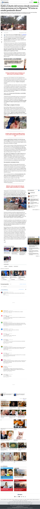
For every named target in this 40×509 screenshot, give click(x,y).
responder (4, 336)
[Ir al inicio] (5, 2)
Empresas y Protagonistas (36, 499)
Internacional (16, 499)
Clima (19, 499)
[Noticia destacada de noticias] (7, 468)
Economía (10, 499)
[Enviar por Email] (1, 39)
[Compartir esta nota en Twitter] (1, 35)
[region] (14, 341)
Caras (16, 500)
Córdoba (25, 499)
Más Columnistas (36, 209)
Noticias (14, 500)
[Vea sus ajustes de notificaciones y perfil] (38, 2)
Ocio (23, 499)
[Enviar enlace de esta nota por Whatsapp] (1, 37)
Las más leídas (31, 237)
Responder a (6, 316)
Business (31, 499)
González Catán (10, 266)
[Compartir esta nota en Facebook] (1, 32)
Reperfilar (28, 499)
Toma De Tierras (16, 266)
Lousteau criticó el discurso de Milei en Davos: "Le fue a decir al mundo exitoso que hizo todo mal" (15, 134)
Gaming (20, 500)
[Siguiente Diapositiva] (25, 275)
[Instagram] (21, 496)
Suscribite (35, 2)
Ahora (2, 499)
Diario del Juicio (25, 500)
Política (8, 499)
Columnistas (31, 190)
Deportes (21, 499)
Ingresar (31, 2)
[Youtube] (19, 496)
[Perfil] (5, 466)
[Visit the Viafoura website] (25, 398)
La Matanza (24, 34)
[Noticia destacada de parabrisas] (20, 480)
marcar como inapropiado (24, 295)
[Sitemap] (25, 496)
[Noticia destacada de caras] (7, 480)
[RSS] (23, 496)
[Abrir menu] (1, 2)
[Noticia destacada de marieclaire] (20, 468)
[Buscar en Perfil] (38, 0)
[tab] (4, 289)
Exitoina (18, 500)
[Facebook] (14, 496)
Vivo (22, 500)
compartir (22, 336)
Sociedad (13, 499)
